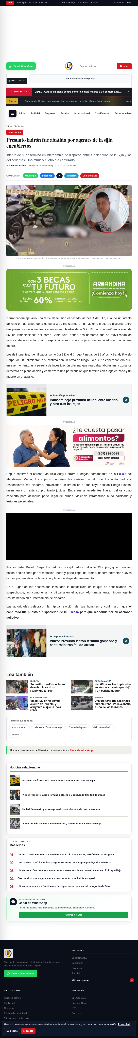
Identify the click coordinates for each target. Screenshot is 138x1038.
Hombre (15, 734)
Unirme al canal (73, 915)
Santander (19, 126)
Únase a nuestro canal (22, 973)
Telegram (71, 175)
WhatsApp (119, 3)
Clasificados (102, 113)
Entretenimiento (124, 113)
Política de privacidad (15, 1013)
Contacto (9, 1008)
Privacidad (124, 1024)
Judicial (35, 113)
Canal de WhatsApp (81, 750)
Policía (121, 474)
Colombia (77, 968)
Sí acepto (28, 1030)
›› (126, 400)
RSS (129, 3)
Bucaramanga (79, 958)
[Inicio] (69, 66)
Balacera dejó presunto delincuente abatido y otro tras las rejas (83, 402)
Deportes (50, 113)
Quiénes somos (12, 998)
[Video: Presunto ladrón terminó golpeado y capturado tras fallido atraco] (26, 641)
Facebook (47, 175)
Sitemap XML (79, 998)
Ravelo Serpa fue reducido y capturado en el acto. (62, 567)
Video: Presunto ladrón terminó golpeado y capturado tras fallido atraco (83, 643)
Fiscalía (73, 612)
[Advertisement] (69, 32)
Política (65, 113)
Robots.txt (77, 1013)
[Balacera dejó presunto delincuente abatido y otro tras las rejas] (26, 400)
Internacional (82, 113)
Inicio (22, 113)
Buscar (124, 66)
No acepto (12, 1030)
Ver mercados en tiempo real (80, 79)
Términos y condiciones (16, 1018)
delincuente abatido (102, 727)
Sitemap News (79, 1003)
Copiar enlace (90, 175)
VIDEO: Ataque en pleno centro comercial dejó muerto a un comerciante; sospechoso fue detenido (80, 91)
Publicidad (9, 1003)
